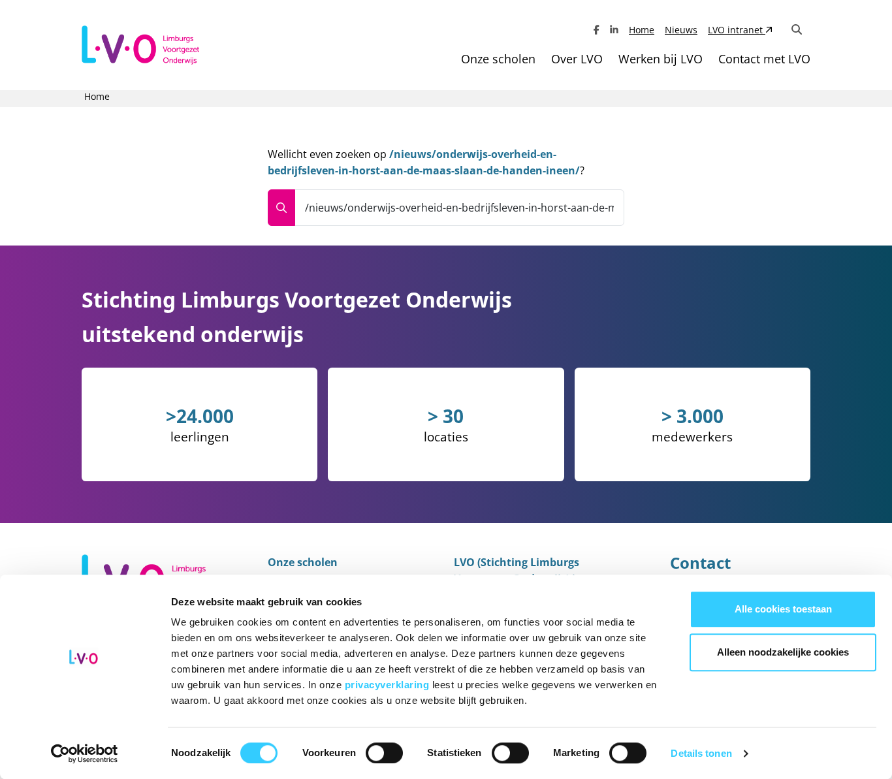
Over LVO (577, 59)
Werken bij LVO (660, 59)
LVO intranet (736, 30)
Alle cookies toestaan (783, 608)
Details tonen (701, 753)
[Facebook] (596, 30)
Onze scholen (498, 59)
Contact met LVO (764, 59)
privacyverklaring (388, 684)
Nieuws (681, 30)
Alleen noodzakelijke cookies (783, 652)
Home (641, 30)
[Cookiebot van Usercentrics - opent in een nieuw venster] (84, 753)
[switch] (384, 752)
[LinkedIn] (614, 30)
